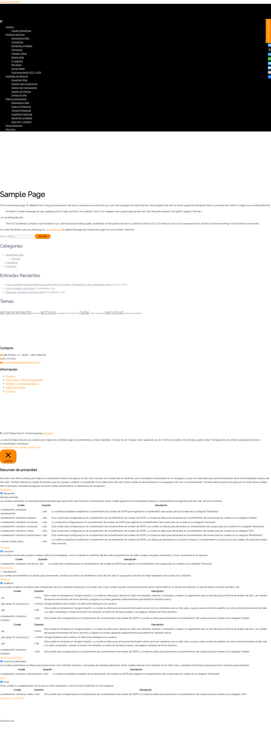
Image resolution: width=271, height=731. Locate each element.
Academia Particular (21, 114)
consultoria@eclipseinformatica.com (21, 362)
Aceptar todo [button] (34, 447)
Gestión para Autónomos (24, 84)
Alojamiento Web (20, 38)
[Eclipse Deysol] (21, 17)
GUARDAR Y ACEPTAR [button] (12, 698)
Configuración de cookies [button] (13, 447)
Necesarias (9, 493)
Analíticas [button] (5, 579)
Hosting (10, 27)
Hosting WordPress (21, 31)
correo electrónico (63, 313)
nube (84, 312)
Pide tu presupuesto (16, 99)
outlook (101, 313)
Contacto (11, 391)
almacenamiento (16, 312)
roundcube (128, 313)
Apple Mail (36, 313)
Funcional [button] (5, 547)
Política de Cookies (15, 387)
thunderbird (137, 313)
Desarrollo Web (19, 80)
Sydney (49, 433)
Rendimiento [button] (6, 568)
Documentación (14, 125)
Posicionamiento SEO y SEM (26, 72)
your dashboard (53, 229)
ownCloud (11, 266)
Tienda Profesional (21, 110)
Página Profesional (21, 106)
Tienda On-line (19, 95)
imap (77, 313)
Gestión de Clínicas (21, 91)
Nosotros (10, 129)
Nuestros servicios (15, 34)
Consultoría (17, 42)
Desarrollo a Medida (21, 46)
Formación (16, 49)
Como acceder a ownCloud (20, 288)
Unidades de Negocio (17, 76)
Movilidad (16, 65)
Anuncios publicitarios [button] (11, 657)
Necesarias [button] (5, 489)
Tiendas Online (19, 53)
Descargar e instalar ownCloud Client (25, 292)
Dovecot (15, 258)
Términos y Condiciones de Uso (22, 383)
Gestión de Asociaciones (24, 87)
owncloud (114, 312)
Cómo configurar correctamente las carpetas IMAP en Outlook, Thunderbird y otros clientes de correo (59, 284)
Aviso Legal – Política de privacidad (24, 380)
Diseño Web (17, 57)
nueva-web (94, 313)
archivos (48, 312)
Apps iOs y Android (21, 122)
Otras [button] (3, 678)
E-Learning (17, 61)
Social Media (18, 68)
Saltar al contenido (10, 1)
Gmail (72, 313)
